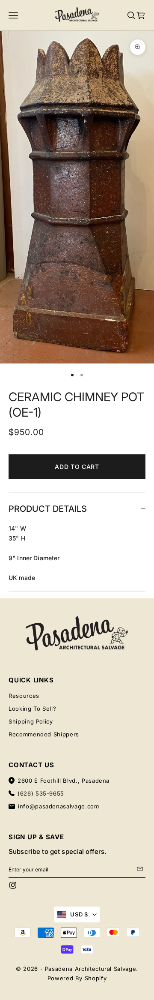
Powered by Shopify (77, 978)
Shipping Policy (31, 721)
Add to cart (77, 466)
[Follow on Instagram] (13, 885)
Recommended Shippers (44, 734)
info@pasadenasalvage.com (58, 806)
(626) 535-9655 (41, 793)
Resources (24, 695)
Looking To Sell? (32, 708)
